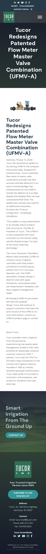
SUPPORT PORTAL (21, 9)
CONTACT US (16, 435)
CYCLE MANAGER (27, 6)
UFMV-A (10, 318)
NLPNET (14, 6)
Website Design (18, 547)
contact (34, 318)
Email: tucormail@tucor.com (23, 519)
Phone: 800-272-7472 (23, 523)
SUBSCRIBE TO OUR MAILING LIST (23, 494)
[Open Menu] (40, 17)
